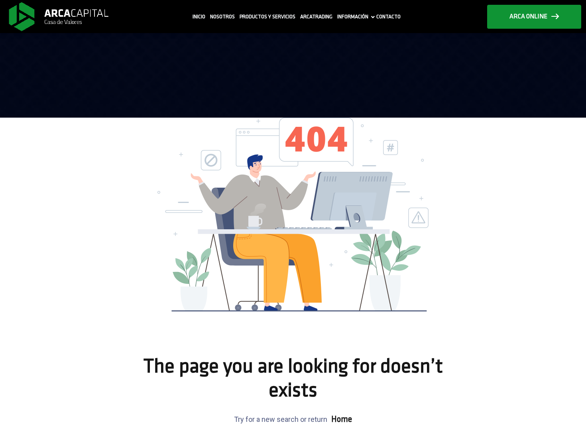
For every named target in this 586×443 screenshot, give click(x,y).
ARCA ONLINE (528, 17)
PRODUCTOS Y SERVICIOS (267, 17)
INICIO (199, 17)
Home (341, 419)
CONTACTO (388, 17)
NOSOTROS (222, 17)
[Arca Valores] (58, 16)
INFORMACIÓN (352, 17)
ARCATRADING (316, 17)
